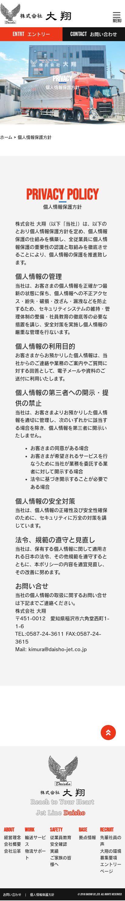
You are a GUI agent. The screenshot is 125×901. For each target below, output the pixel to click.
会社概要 (12, 844)
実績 (54, 851)
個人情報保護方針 (42, 894)
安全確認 (58, 844)
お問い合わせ (12, 894)
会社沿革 (12, 851)
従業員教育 (60, 837)
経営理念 (12, 837)
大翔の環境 (110, 851)
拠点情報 (87, 837)
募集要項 (108, 857)
